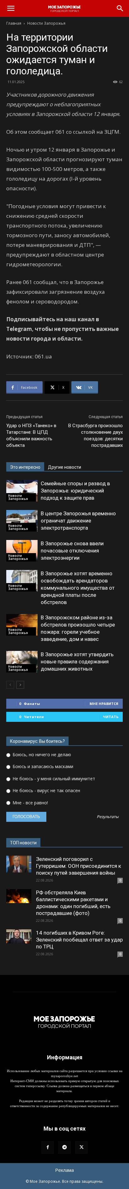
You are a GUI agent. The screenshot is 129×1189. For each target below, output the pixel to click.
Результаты (108, 817)
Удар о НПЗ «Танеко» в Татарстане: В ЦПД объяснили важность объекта (31, 435)
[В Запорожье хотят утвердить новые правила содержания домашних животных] (22, 661)
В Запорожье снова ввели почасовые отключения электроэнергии (72, 550)
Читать (110, 716)
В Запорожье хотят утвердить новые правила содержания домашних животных (77, 661)
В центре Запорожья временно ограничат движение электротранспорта (78, 520)
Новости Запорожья (46, 23)
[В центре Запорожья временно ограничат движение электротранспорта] (22, 521)
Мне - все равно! (29, 803)
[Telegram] (64, 1147)
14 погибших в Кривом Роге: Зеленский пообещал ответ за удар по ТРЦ (79, 940)
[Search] (120, 8)
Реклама (64, 1170)
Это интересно (25, 467)
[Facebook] (47, 1147)
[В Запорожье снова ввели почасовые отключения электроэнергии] (22, 551)
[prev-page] (10, 685)
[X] (81, 1147)
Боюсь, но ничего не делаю (41, 754)
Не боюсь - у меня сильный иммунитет (53, 779)
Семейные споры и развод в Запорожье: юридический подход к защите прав (75, 490)
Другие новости (64, 467)
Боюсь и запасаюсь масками (42, 766)
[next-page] (20, 685)
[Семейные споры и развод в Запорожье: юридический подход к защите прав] (22, 491)
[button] (11, 8)
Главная (13, 23)
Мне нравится (104, 703)
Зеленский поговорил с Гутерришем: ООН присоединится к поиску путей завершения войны (78, 866)
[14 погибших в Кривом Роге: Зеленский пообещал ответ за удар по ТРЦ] (18, 936)
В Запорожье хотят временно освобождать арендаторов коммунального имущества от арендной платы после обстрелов (78, 587)
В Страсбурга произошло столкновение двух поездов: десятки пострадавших (95, 435)
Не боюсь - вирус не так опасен (45, 790)
